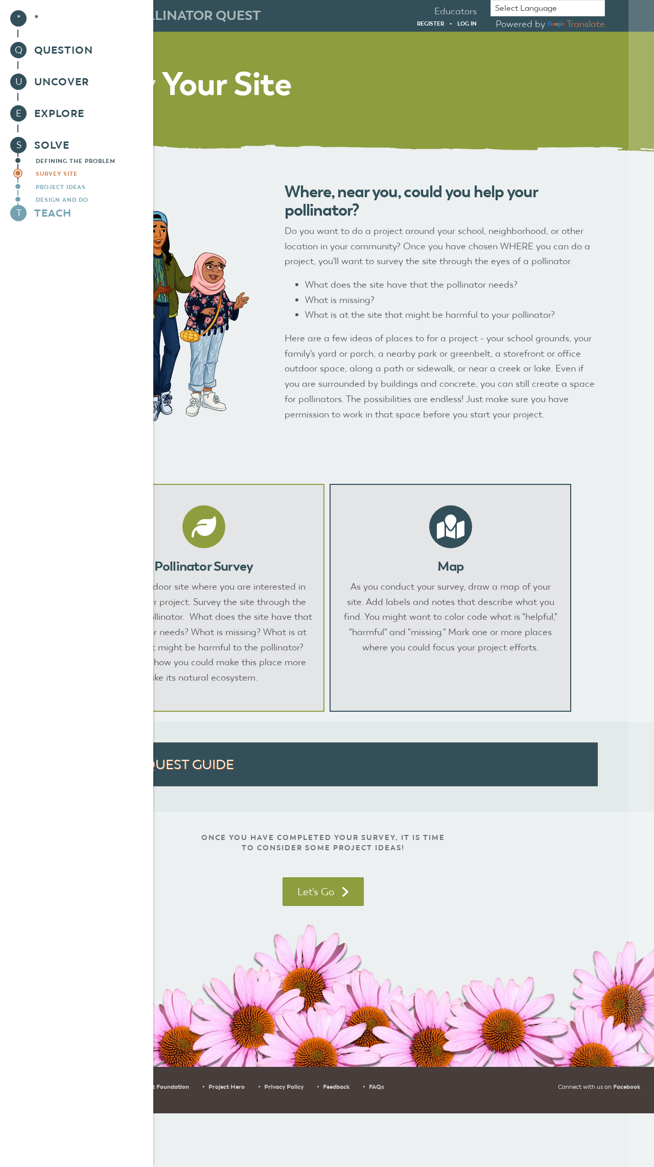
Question (63, 50)
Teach (53, 213)
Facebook (626, 1087)
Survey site (57, 173)
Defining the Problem (75, 161)
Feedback (336, 1087)
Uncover (61, 81)
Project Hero (226, 1087)
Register (430, 23)
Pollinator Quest (194, 15)
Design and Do (62, 199)
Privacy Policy (283, 1087)
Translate (586, 24)
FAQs (376, 1087)
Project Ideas (61, 187)
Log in (467, 23)
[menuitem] (76, 18)
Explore (59, 113)
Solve (51, 145)
